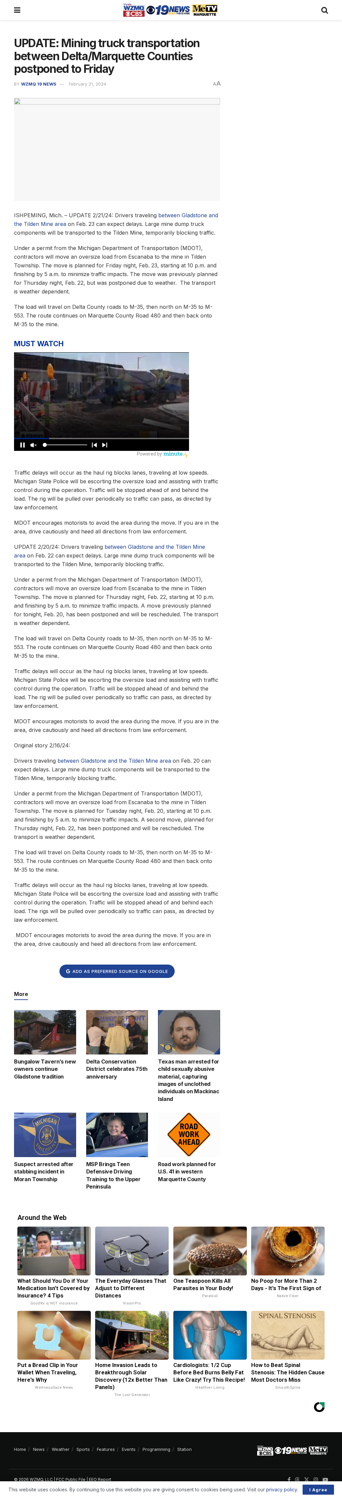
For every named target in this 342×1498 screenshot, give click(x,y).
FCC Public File (71, 1479)
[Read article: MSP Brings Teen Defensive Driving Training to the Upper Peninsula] (117, 1135)
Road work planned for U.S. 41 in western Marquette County (187, 1171)
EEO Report (100, 1479)
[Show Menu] (17, 10)
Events (129, 1449)
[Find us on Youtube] (325, 1480)
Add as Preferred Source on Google (119, 971)
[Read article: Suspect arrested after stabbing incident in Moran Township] (45, 1135)
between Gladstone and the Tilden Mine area (114, 760)
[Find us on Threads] (297, 1480)
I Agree (318, 1489)
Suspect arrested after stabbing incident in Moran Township (43, 1171)
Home (20, 1449)
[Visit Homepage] (170, 10)
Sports (83, 1449)
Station (184, 1449)
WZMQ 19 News (38, 84)
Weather (60, 1449)
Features (106, 1449)
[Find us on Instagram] (316, 1480)
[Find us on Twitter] (306, 1480)
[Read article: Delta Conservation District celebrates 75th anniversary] (117, 1032)
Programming (156, 1449)
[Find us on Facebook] (289, 1480)
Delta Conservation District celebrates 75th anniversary (117, 1069)
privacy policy (281, 1489)
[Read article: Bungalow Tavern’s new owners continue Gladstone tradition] (45, 1032)
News (39, 1449)
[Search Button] (324, 10)
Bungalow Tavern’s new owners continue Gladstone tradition (45, 1069)
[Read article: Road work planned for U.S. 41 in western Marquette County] (189, 1135)
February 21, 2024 (87, 84)
